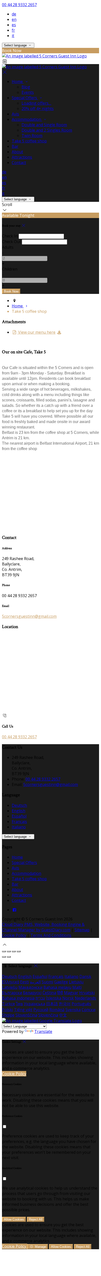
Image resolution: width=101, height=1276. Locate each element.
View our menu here (36, 332)
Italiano (19, 827)
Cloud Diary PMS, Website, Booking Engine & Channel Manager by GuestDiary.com (43, 927)
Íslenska (53, 998)
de (14, 14)
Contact (19, 162)
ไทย (19, 1003)
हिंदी (60, 992)
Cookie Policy (14, 935)
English (18, 810)
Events (28, 92)
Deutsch (19, 805)
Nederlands (85, 998)
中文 (63, 1015)
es (14, 24)
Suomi (47, 982)
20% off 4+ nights (38, 108)
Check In (10, 236)
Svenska (73, 1009)
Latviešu (9, 987)
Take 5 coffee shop (29, 141)
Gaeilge (61, 982)
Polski (7, 1009)
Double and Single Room (44, 124)
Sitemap (82, 930)
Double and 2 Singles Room (47, 130)
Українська (34, 1003)
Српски (88, 1009)
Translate (43, 1031)
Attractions (22, 157)
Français (19, 821)
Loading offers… (36, 103)
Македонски (30, 987)
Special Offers (25, 97)
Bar (15, 146)
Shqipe (8, 1015)
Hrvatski (87, 992)
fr (13, 30)
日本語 (52, 1003)
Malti (77, 987)
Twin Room (32, 135)
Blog (26, 87)
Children (9, 269)
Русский (40, 1009)
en (14, 19)
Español (19, 816)
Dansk (85, 976)
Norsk (68, 998)
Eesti (24, 982)
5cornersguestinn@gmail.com (29, 616)
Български (12, 992)
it (13, 35)
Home (18, 81)
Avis (15, 114)
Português (81, 1003)
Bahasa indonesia (18, 998)
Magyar (71, 992)
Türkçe (8, 1003)
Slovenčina (48, 1015)
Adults (7, 247)
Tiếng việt (23, 1009)
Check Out (11, 241)
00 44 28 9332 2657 (19, 4)
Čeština (49, 992)
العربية (35, 982)
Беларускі (32, 992)
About (17, 151)
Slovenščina (26, 1015)
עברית (40, 998)
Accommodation (27, 119)
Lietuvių (76, 982)
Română (56, 1009)
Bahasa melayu (57, 987)
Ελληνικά (10, 982)
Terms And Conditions (50, 935)
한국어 (65, 1003)
